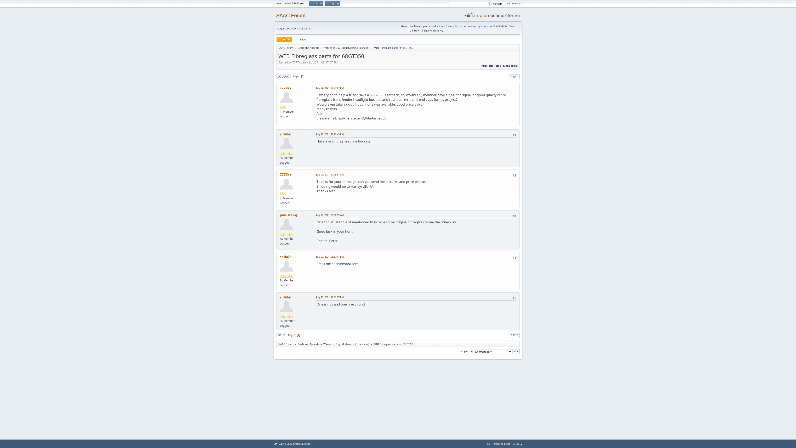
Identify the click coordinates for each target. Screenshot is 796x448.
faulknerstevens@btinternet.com (364, 118)
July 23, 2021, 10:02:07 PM (330, 297)
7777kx (285, 88)
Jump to (464, 351)
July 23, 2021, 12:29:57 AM (330, 174)
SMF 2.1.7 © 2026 (283, 444)
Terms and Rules (501, 443)
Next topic (510, 66)
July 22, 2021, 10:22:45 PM (330, 134)
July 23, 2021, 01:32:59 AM (330, 215)
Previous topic (491, 66)
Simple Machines (301, 444)
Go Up (281, 335)
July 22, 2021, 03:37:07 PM (330, 87)
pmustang (288, 215)
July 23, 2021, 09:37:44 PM (330, 256)
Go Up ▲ (517, 443)
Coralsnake (361, 48)
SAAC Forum (290, 15)
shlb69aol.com (347, 264)
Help (487, 443)
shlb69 (285, 134)
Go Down (283, 76)
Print (514, 76)
